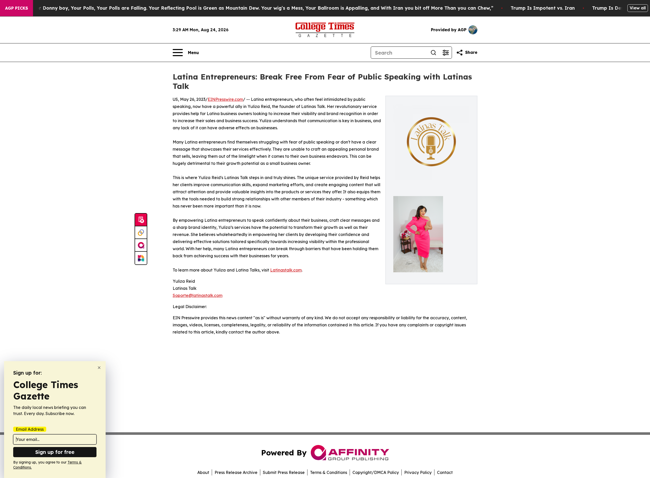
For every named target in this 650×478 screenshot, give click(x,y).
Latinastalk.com (286, 270)
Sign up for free (54, 452)
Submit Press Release (284, 472)
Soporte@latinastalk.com (197, 295)
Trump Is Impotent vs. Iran (543, 8)
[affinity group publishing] (141, 245)
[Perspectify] (141, 232)
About (203, 472)
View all (638, 7)
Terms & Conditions (328, 472)
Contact (445, 472)
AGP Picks (16, 8)
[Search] (433, 52)
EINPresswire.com (225, 99)
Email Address (30, 429)
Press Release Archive (236, 472)
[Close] (99, 367)
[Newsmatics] (141, 258)
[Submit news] (141, 220)
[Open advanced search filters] (446, 52)
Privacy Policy (418, 472)
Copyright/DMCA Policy (375, 472)
